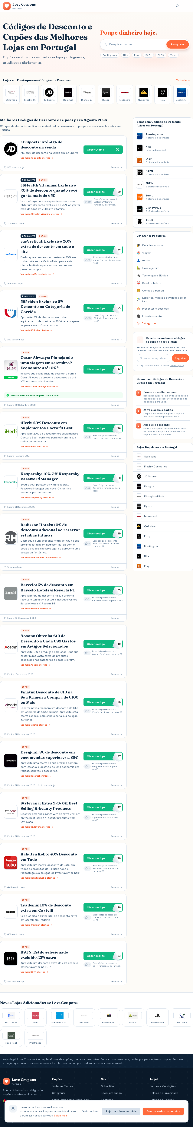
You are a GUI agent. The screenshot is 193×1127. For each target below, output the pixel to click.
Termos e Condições (163, 1086)
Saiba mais (60, 1115)
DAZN (148, 55)
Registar (180, 358)
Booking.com (110, 55)
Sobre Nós (107, 1086)
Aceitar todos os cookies (163, 1111)
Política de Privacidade (164, 1093)
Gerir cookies (90, 1111)
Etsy (136, 55)
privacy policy (177, 365)
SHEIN (161, 55)
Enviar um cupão (111, 1093)
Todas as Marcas (62, 1086)
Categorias (59, 1093)
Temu (173, 55)
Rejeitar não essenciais (121, 1111)
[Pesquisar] (177, 6)
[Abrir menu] (186, 6)
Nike (125, 55)
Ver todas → (183, 80)
